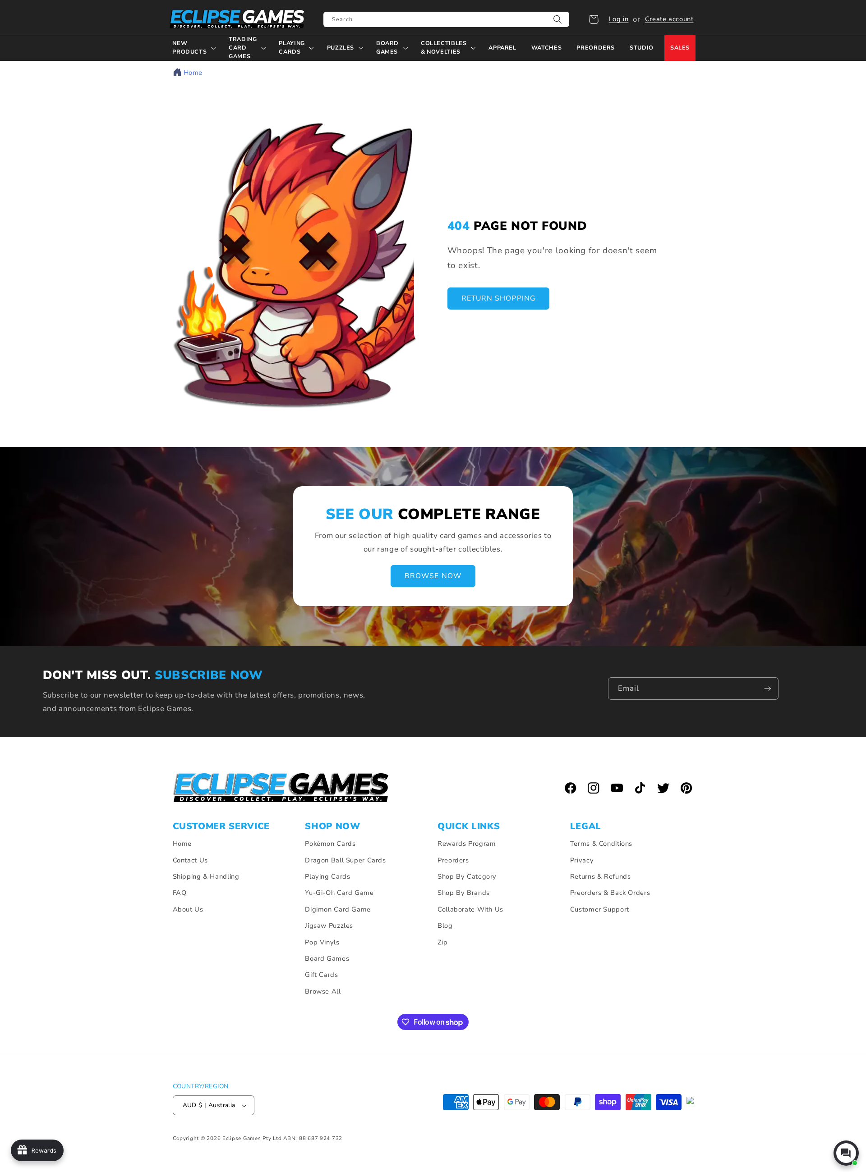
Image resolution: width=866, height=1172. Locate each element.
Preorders (453, 860)
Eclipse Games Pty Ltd (251, 1138)
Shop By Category (467, 876)
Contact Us (190, 860)
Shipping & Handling (206, 876)
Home (193, 72)
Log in (619, 18)
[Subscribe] (767, 688)
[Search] (558, 19)
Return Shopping (498, 298)
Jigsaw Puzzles (329, 925)
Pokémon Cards (330, 843)
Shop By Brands (464, 892)
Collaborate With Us (470, 909)
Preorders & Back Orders (610, 892)
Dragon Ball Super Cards (345, 860)
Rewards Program (467, 843)
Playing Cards (327, 876)
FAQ (180, 892)
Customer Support (599, 909)
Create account (669, 18)
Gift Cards (321, 974)
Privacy (582, 860)
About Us (188, 909)
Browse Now (433, 576)
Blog (445, 925)
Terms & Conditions (601, 843)
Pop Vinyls (322, 942)
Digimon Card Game (338, 909)
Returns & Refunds (600, 876)
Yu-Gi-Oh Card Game (339, 892)
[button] (593, 19)
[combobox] (446, 19)
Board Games (327, 958)
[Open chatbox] (846, 1153)
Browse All (323, 991)
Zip (443, 942)
